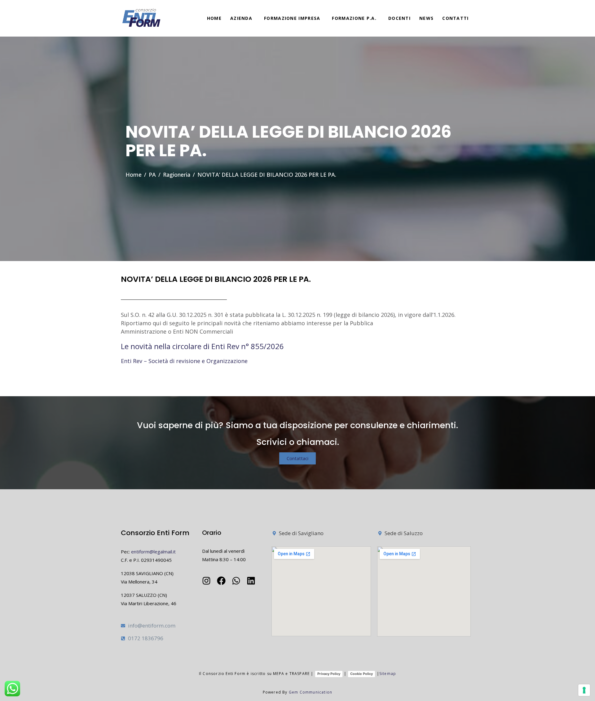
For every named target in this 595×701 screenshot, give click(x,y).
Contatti (455, 18)
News (426, 18)
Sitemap (387, 673)
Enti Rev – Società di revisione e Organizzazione (184, 361)
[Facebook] (221, 580)
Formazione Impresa (292, 18)
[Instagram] (206, 580)
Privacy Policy (328, 674)
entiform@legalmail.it (153, 551)
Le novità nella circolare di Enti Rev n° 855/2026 (202, 346)
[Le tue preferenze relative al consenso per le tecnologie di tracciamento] (584, 690)
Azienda (241, 18)
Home (214, 18)
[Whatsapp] (236, 580)
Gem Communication (310, 692)
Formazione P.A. (354, 18)
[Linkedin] (251, 580)
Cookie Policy (361, 674)
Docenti (399, 18)
